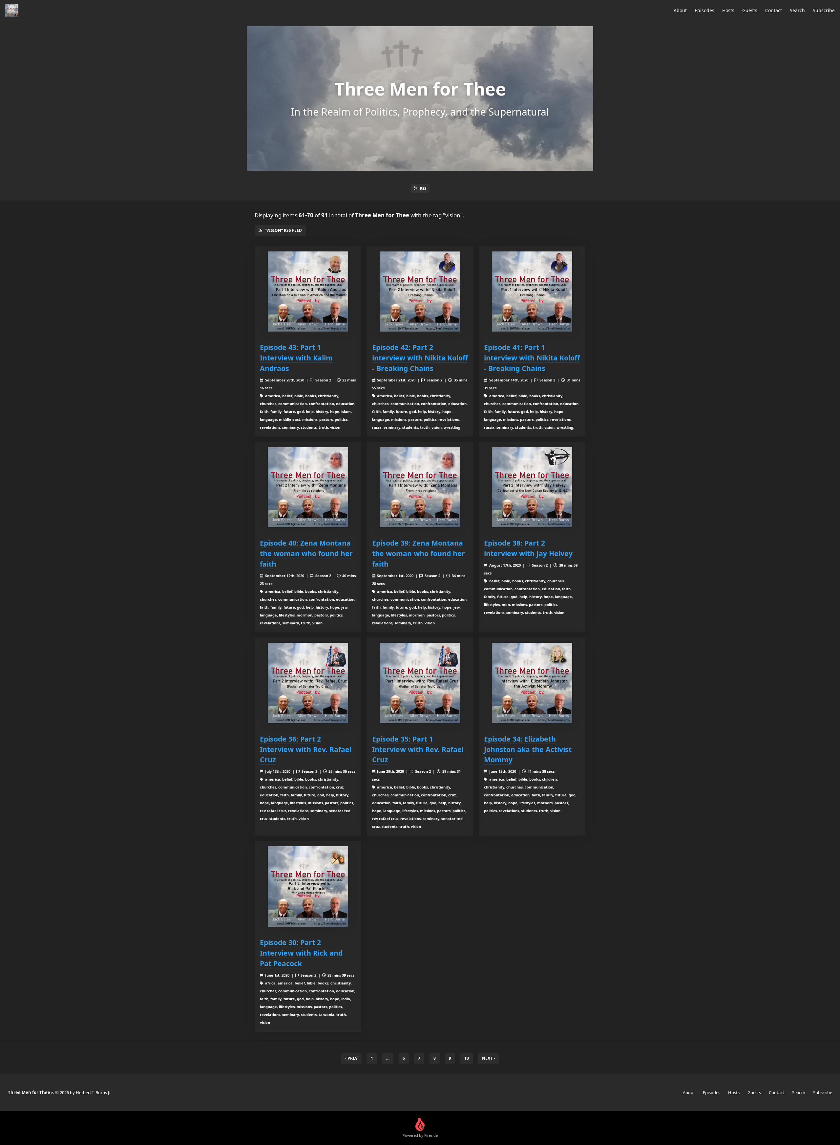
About (680, 10)
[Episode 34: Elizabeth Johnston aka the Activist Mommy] (532, 683)
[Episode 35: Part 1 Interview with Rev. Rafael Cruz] (420, 683)
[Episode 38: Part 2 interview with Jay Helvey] (532, 487)
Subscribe (824, 10)
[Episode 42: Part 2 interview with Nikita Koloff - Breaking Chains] (420, 291)
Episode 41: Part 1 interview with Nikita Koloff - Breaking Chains (532, 357)
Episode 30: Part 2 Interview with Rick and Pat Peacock (301, 953)
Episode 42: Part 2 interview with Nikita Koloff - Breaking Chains (420, 357)
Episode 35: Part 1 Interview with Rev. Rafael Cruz (418, 749)
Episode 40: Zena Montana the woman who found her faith (306, 553)
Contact (773, 10)
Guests (749, 10)
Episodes (704, 10)
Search (797, 10)
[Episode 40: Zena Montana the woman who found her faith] (308, 487)
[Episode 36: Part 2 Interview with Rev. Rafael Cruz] (308, 683)
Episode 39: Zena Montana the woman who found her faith (418, 553)
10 (466, 1058)
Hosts (728, 10)
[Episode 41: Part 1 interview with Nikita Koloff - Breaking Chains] (532, 291)
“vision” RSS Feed (283, 230)
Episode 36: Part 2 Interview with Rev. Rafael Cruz (305, 749)
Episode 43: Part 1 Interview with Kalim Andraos (296, 357)
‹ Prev (351, 1058)
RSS (423, 188)
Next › (488, 1058)
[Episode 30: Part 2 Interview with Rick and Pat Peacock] (308, 886)
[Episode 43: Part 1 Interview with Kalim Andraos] (308, 291)
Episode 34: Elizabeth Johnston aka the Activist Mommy (528, 749)
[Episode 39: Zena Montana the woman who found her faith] (420, 487)
